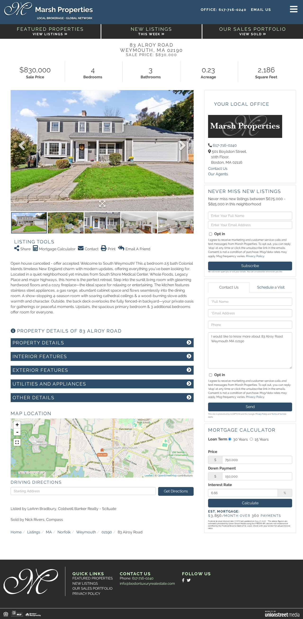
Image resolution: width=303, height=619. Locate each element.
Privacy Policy (255, 256)
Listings (33, 532)
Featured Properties (92, 578)
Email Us (261, 10)
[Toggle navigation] (293, 9)
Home (16, 532)
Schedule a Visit (271, 287)
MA (49, 532)
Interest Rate (220, 485)
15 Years (261, 439)
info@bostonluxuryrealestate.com (147, 583)
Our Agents (218, 174)
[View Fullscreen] (17, 442)
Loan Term (217, 439)
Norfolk (64, 532)
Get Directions (176, 491)
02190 (107, 532)
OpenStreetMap (167, 475)
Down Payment (222, 468)
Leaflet (149, 475)
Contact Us (217, 168)
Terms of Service (279, 414)
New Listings (85, 583)
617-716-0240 (232, 10)
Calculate (250, 503)
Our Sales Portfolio (92, 588)
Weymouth (86, 532)
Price (212, 451)
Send (250, 406)
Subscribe (250, 265)
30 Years (240, 439)
